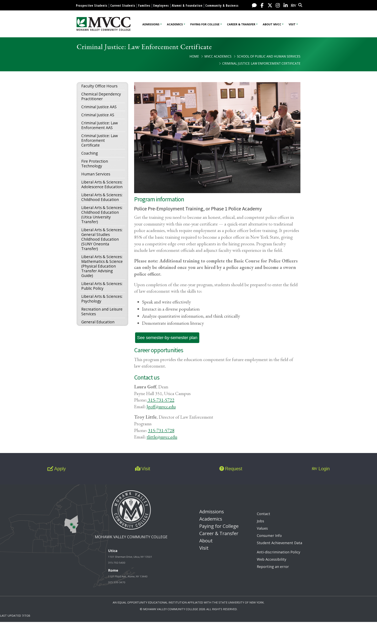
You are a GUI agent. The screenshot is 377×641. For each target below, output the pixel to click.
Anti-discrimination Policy (278, 552)
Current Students (122, 5)
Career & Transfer (241, 24)
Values (262, 528)
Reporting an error (273, 566)
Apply (60, 468)
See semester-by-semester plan (167, 337)
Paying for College (205, 24)
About (206, 540)
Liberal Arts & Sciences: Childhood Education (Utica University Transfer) (102, 214)
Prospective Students (91, 5)
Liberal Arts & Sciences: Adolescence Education (102, 184)
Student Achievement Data (279, 542)
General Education (97, 322)
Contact (263, 513)
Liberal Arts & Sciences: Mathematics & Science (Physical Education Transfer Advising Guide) (102, 266)
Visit (292, 24)
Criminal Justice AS (97, 114)
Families (144, 5)
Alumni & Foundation (187, 5)
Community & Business (222, 5)
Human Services (95, 174)
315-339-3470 (116, 582)
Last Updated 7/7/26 (15, 615)
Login (324, 468)
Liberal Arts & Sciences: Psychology (102, 299)
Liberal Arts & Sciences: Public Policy (102, 286)
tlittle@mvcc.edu (162, 437)
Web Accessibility (271, 559)
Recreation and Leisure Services (102, 311)
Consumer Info (269, 535)
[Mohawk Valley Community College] (104, 24)
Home (194, 56)
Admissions (150, 24)
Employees (161, 5)
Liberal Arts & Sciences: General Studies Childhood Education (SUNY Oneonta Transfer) (102, 239)
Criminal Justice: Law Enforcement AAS (99, 125)
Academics (175, 24)
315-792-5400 (116, 562)
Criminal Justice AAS (99, 106)
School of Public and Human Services (268, 56)
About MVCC (272, 24)
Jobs (260, 521)
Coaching (89, 153)
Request (233, 468)
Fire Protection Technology (94, 164)
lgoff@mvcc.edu (161, 406)
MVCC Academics (218, 56)
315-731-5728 (161, 430)
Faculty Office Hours (99, 86)
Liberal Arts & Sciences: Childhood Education (102, 197)
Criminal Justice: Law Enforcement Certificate (99, 140)
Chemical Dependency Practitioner (101, 96)
